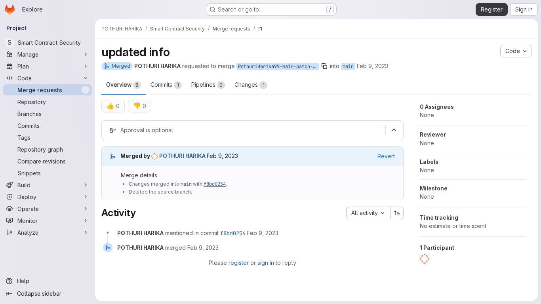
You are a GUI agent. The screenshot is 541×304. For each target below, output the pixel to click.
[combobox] (368, 213)
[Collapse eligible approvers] (393, 130)
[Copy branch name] (324, 66)
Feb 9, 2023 (372, 66)
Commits (164, 84)
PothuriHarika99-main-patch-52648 (278, 66)
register (239, 262)
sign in (265, 262)
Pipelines (207, 84)
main (348, 66)
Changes (249, 84)
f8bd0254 (215, 184)
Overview (122, 84)
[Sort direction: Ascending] (397, 213)
